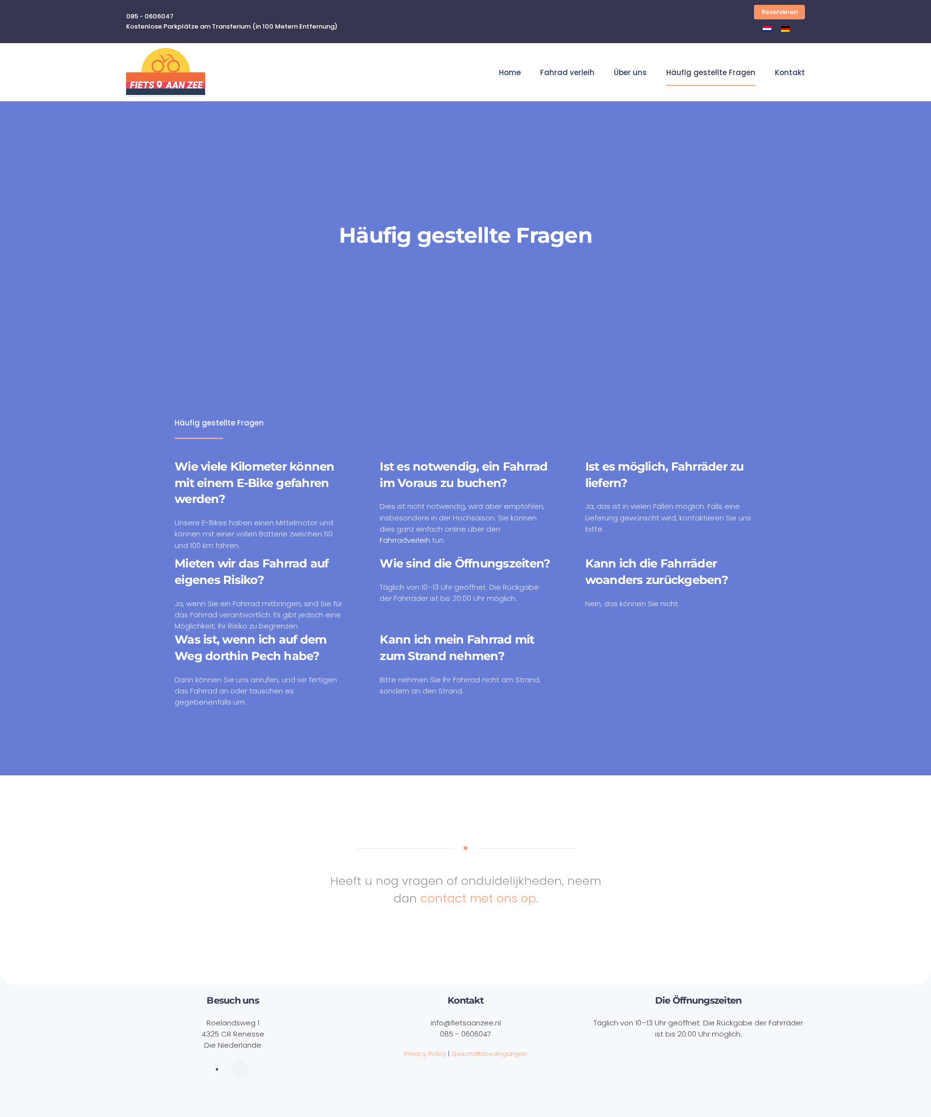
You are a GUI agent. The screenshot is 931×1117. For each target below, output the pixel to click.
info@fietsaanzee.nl (466, 1023)
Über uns (630, 72)
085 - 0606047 (465, 1034)
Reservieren (779, 11)
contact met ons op (478, 898)
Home (510, 72)
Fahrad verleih (567, 72)
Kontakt (790, 72)
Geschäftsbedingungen (489, 1053)
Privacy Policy (425, 1053)
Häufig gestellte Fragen (710, 72)
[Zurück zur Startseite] (165, 72)
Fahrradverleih (405, 540)
